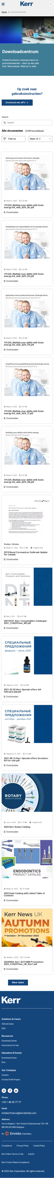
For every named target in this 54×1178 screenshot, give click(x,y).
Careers (5, 1075)
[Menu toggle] (5, 4)
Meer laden (18, 982)
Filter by (12, 139)
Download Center (9, 1041)
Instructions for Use (10, 1045)
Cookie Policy (39, 1146)
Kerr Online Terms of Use (12, 1154)
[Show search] (50, 4)
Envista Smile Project (11, 1079)
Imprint (31, 1154)
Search (5, 117)
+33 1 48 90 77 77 (11, 1102)
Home (4, 12)
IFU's (4, 1062)
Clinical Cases (8, 1024)
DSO (4, 1028)
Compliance (7, 1146)
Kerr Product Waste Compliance (15, 1162)
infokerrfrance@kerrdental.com (19, 1113)
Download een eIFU (15, 102)
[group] (27, 46)
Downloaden (12, 212)
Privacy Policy (23, 1146)
